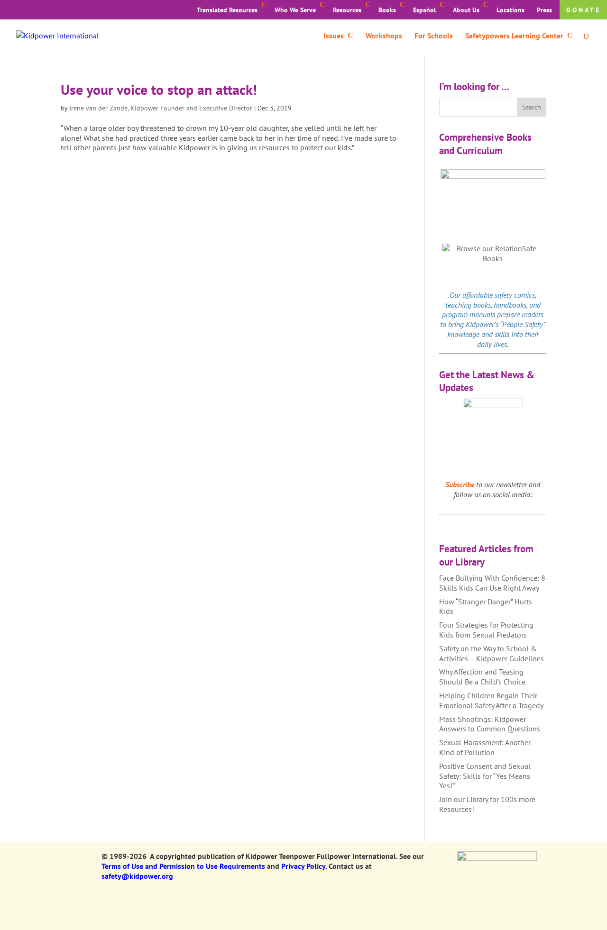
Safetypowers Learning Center (514, 36)
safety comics (515, 295)
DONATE (583, 10)
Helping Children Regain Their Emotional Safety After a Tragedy (491, 700)
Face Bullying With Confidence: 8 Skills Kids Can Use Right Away (492, 583)
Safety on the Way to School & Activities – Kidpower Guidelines (491, 653)
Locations (510, 10)
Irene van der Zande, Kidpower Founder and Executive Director (160, 108)
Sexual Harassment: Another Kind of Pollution (485, 747)
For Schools (433, 36)
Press (544, 10)
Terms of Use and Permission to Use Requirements (183, 866)
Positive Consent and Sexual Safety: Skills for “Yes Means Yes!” (485, 776)
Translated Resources (227, 10)
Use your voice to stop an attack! (159, 89)
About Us (466, 10)
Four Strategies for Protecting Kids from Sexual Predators (486, 629)
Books (387, 10)
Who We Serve (295, 10)
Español (424, 10)
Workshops (384, 36)
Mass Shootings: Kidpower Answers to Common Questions (489, 724)
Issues (333, 36)
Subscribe (459, 484)
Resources (347, 10)
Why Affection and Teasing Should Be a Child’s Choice (482, 676)
